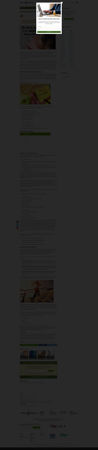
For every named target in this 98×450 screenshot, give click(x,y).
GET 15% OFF (49, 31)
